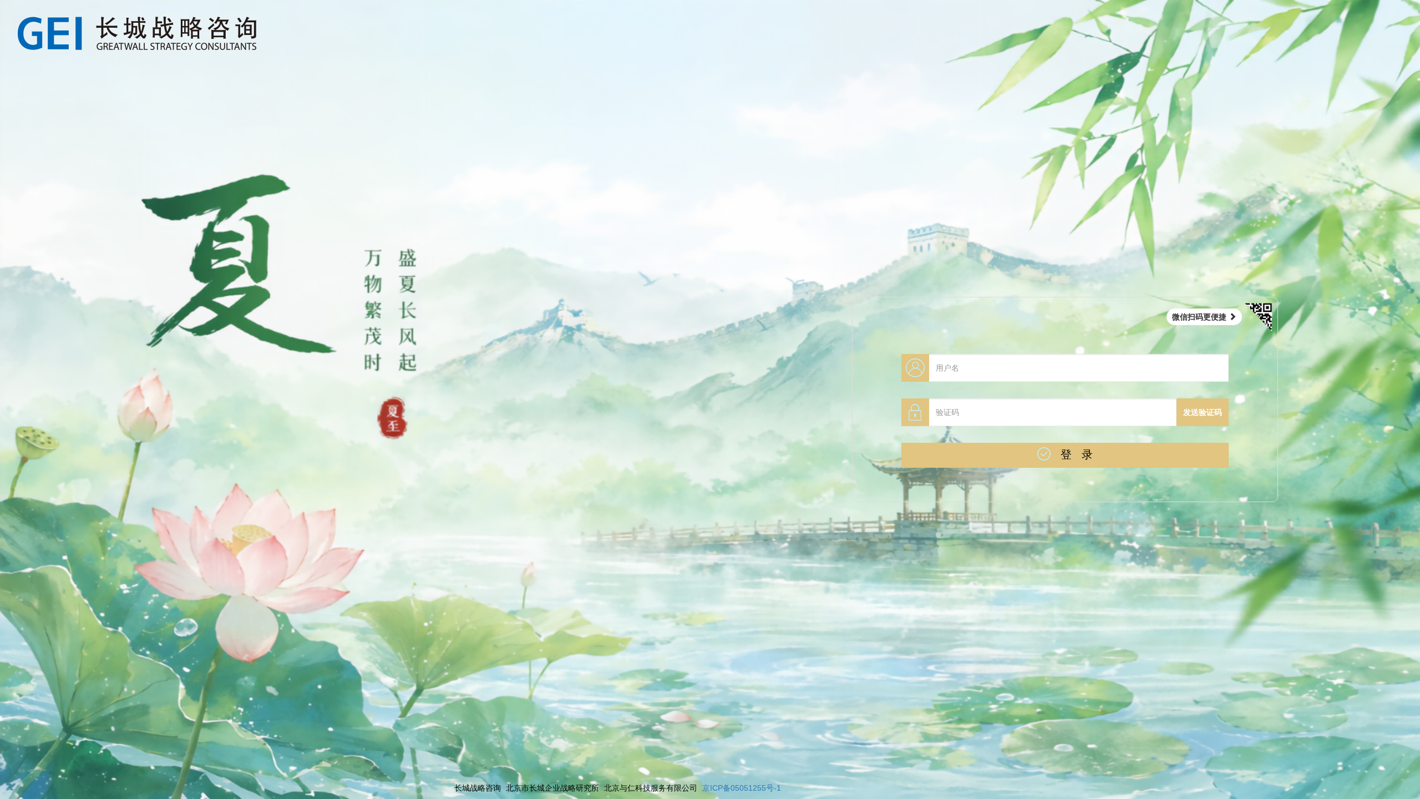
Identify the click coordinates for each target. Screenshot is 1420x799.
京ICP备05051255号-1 (741, 787)
